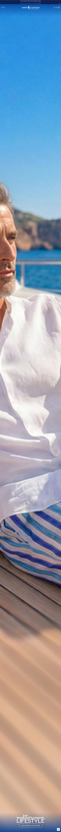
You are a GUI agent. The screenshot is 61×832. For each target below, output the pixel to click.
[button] (4, 7)
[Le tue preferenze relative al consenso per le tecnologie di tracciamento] (58, 829)
